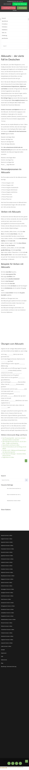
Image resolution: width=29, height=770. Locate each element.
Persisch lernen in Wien (6, 622)
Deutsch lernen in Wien (6, 535)
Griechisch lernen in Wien (7, 596)
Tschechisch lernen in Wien (7, 629)
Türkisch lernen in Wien (6, 633)
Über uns (4, 32)
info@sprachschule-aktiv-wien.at (15, 1)
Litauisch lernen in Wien (7, 643)
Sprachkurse (5, 21)
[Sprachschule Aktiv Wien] (26, 761)
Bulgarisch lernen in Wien (7, 579)
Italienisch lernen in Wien (7, 545)
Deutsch (4, 18)
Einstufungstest (22, 8)
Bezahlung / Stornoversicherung (8, 666)
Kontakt (15, 10)
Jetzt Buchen (5, 38)
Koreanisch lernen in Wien (7, 602)
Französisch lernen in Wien (7, 549)
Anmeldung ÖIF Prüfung (9, 8)
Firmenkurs (4, 24)
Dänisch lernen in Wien (6, 582)
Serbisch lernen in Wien (6, 565)
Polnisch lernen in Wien (6, 626)
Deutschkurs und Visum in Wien (10, 445)
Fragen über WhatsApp (20, 4)
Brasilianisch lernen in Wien (7, 575)
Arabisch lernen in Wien (6, 562)
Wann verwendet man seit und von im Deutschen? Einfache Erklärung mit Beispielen (14, 494)
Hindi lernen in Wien (6, 599)
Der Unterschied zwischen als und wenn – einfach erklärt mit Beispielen (14, 488)
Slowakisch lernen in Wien (7, 616)
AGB (2, 656)
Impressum (3, 653)
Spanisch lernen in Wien (7, 542)
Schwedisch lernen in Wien (7, 612)
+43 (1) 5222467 (7, 4)
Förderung (4, 35)
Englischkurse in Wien (8, 457)
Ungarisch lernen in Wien (7, 639)
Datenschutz (4, 659)
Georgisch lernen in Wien (7, 592)
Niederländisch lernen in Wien (8, 619)
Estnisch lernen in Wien (6, 586)
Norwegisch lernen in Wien (7, 589)
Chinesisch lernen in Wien (7, 559)
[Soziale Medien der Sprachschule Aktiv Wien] (9, 763)
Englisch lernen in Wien (6, 538)
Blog (2, 663)
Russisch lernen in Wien (6, 552)
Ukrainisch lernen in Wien (7, 636)
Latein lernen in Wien (6, 646)
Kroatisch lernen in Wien (7, 569)
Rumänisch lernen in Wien (7, 609)
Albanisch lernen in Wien (7, 572)
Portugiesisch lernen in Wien (8, 606)
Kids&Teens (4, 29)
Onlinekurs (4, 27)
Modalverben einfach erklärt (13, 500)
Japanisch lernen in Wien (7, 555)
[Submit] (25, 46)
